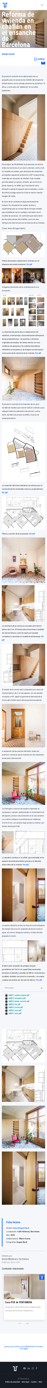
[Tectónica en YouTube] (23, 1368)
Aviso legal (25, 1382)
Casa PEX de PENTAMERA (18, 1302)
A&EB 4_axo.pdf (14, 1004)
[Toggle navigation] (42, 5)
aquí (26, 1349)
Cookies (34, 1382)
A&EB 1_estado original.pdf (19, 995)
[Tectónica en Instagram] (32, 1368)
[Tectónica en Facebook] (35, 1368)
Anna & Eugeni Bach (21, 1228)
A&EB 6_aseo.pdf (15, 1010)
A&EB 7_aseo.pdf (15, 1013)
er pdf (29, 264)
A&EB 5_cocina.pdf (16, 1007)
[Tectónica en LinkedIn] (28, 1368)
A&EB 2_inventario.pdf (17, 998)
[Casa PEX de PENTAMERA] (24, 1286)
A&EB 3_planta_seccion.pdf (19, 1001)
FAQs (40, 1382)
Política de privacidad (12, 1382)
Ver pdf (38, 353)
